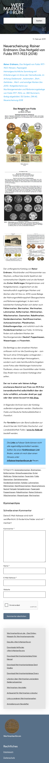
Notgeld (13, 489)
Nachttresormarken (23, 486)
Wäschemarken (9, 495)
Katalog (24, 482)
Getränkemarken (21, 479)
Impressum (8, 752)
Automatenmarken (22, 470)
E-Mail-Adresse (10, 577)
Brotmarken (36, 470)
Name (6, 566)
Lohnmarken (33, 482)
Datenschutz (9, 757)
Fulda (36, 476)
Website (6, 589)
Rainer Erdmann (35, 492)
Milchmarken (8, 486)
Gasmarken (8, 479)
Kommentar (9, 528)
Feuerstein (29, 476)
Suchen (39, 20)
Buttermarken (9, 473)
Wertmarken (34, 495)
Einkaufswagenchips (24, 473)
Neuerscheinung (38, 486)
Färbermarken (18, 476)
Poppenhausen (9, 492)
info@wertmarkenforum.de (19, 460)
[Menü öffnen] (44, 29)
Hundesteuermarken (11, 482)
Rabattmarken (22, 492)
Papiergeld (35, 489)
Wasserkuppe (22, 495)
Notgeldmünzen (23, 489)
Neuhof (6, 489)
